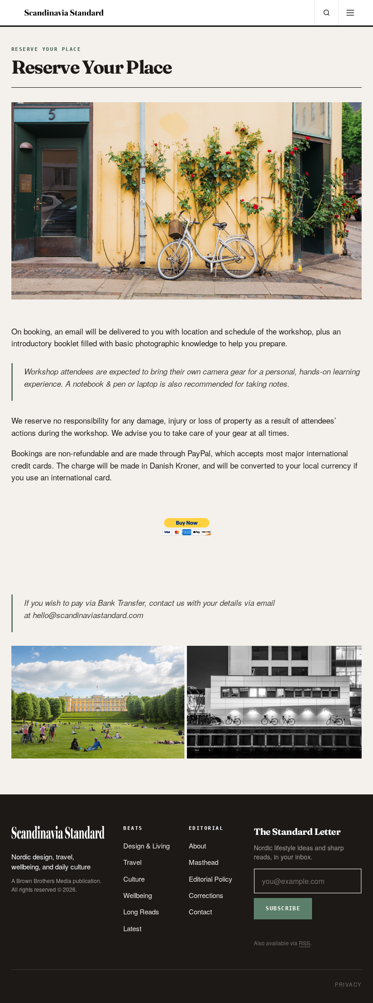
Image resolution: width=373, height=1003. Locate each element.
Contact (200, 911)
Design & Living (146, 845)
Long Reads (141, 911)
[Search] (326, 12)
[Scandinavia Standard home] (64, 13)
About (197, 845)
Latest (132, 928)
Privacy (348, 984)
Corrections (206, 895)
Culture (134, 878)
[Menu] (350, 12)
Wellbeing (137, 895)
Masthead (203, 862)
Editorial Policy (210, 878)
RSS (304, 943)
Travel (132, 862)
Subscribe (283, 908)
